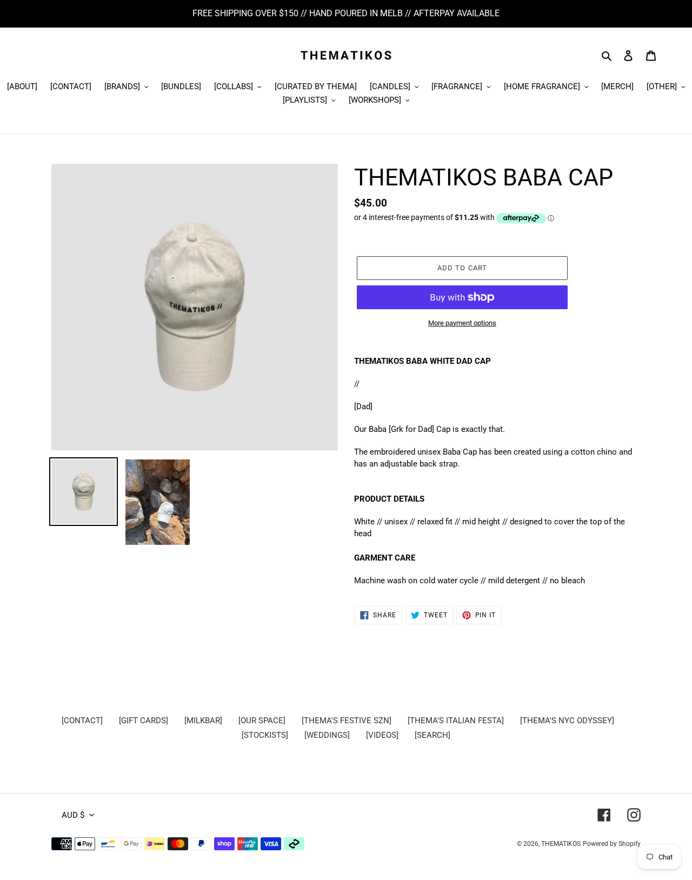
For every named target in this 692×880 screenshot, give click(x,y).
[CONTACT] (82, 720)
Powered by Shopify (612, 844)
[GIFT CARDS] (143, 720)
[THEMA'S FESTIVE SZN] (346, 720)
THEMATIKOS (561, 844)
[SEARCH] (432, 735)
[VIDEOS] (382, 735)
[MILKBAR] (203, 720)
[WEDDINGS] (327, 735)
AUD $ (73, 815)
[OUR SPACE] (261, 720)
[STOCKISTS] (265, 735)
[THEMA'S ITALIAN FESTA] (456, 720)
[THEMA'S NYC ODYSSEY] (567, 720)
